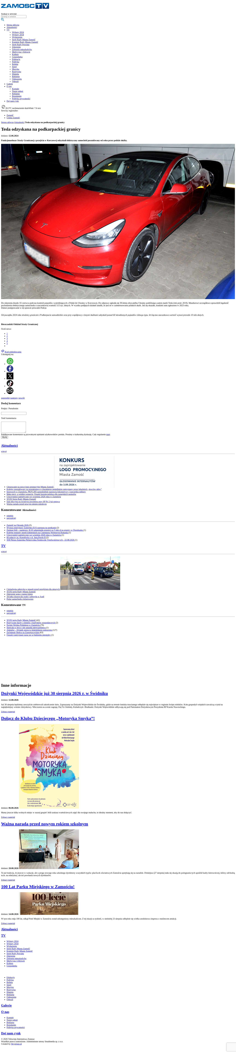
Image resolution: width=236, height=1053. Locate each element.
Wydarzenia (17, 37)
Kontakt (15, 89)
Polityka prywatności (21, 98)
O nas (5, 1012)
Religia (15, 64)
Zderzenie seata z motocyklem (20, 594)
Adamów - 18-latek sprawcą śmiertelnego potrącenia (29, 630)
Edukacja (16, 59)
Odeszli (15, 81)
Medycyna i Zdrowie (21, 52)
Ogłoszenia (17, 79)
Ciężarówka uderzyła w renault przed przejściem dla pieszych (33, 589)
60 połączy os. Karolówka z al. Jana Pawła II (26, 537)
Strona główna (7, 122)
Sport (14, 67)
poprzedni (5, 398)
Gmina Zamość (13, 118)
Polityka (15, 62)
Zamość (10, 115)
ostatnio (10, 515)
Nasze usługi (17, 91)
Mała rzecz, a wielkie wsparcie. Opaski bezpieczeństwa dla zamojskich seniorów (41, 494)
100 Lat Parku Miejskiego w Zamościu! (38, 886)
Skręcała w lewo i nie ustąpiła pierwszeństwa (26, 627)
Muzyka (15, 69)
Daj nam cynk (11, 1033)
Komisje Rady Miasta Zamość (25, 42)
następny (14, 398)
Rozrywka (16, 71)
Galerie (6, 1005)
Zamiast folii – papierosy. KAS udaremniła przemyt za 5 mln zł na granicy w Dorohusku (45, 530)
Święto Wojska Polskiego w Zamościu (23, 625)
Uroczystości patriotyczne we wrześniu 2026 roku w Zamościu (34, 497)
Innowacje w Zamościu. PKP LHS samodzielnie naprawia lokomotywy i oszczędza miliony (46, 492)
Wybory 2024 (18, 32)
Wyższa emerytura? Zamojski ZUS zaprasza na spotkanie (32, 527)
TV (3, 546)
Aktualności (19, 122)
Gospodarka (17, 57)
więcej (4, 451)
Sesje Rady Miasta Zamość (23, 39)
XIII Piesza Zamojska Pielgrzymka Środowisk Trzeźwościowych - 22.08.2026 (41, 540)
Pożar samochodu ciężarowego (20, 599)
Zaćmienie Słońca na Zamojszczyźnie (23, 632)
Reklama (16, 76)
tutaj (108, 434)
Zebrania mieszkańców (22, 49)
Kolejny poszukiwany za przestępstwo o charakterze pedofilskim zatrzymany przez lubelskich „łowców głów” (54, 489)
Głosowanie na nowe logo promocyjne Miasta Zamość (30, 487)
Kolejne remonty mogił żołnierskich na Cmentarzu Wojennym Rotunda (37, 532)
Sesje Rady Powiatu (20, 44)
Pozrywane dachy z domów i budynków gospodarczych (31, 623)
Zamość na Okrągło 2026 (18, 525)
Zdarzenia (16, 47)
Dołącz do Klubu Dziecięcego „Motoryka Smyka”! (48, 718)
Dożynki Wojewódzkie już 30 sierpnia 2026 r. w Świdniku (54, 693)
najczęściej (11, 518)
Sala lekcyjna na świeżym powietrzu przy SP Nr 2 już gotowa (33, 501)
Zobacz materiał (8, 712)
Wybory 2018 (18, 35)
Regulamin (16, 96)
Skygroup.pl (16, 1044)
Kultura (15, 54)
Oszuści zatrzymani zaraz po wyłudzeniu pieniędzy (29, 635)
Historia (15, 74)
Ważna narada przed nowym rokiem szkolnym (27, 504)
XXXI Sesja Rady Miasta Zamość (21, 499)
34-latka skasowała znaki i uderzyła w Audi (25, 596)
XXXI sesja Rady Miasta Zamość (21, 592)
